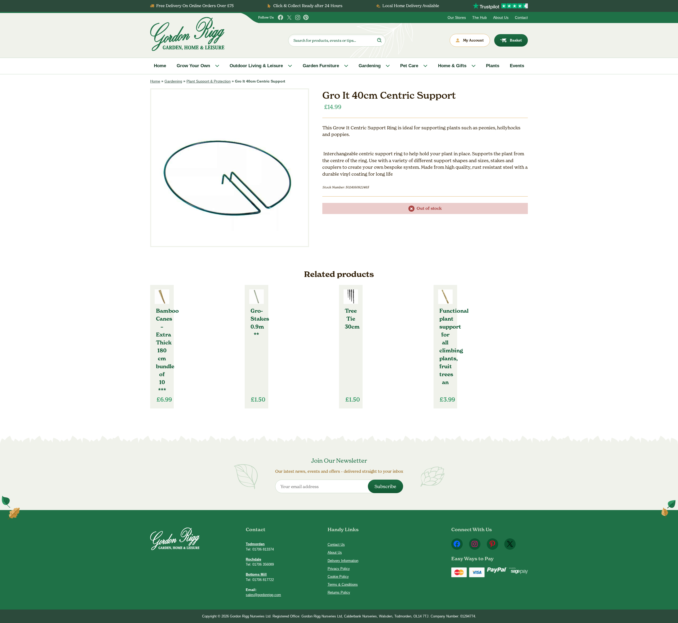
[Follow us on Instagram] (298, 17)
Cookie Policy (338, 577)
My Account (473, 40)
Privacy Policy (339, 569)
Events (517, 65)
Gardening (370, 65)
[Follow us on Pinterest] (306, 17)
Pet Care (409, 65)
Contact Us (336, 545)
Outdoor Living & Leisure (256, 65)
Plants (492, 65)
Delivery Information (343, 561)
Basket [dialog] (516, 40)
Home (160, 65)
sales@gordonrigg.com (263, 595)
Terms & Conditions (343, 584)
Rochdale (253, 559)
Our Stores (457, 17)
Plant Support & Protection (208, 81)
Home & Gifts (452, 65)
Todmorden (255, 544)
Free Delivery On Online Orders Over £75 (195, 5)
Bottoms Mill (256, 574)
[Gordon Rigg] (187, 34)
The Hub (479, 17)
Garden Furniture (321, 65)
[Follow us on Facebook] (281, 17)
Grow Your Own (193, 65)
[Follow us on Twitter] (289, 17)
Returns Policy (339, 592)
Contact (521, 17)
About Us (500, 17)
